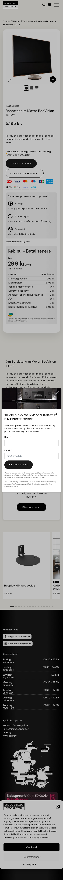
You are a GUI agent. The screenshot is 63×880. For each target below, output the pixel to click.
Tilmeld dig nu (18, 464)
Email (7, 450)
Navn (6, 437)
